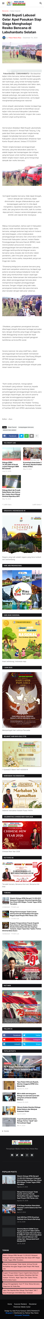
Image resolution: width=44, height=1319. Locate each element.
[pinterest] (32, 1155)
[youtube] (22, 1155)
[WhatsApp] (26, 436)
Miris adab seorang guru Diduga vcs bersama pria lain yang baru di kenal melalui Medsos (28, 1096)
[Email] (31, 436)
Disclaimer (33, 1304)
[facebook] (12, 1155)
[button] (3, 3)
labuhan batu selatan (9, 430)
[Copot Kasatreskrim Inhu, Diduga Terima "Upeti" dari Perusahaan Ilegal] (9, 1122)
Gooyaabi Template (22, 1315)
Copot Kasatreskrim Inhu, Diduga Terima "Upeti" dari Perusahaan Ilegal (27, 1121)
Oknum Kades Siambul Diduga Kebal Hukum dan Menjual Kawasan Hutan (28, 1109)
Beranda (5, 11)
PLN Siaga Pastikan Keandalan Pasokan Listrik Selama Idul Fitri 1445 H (29, 1207)
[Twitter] (21, 436)
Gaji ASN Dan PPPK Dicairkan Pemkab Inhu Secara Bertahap (28, 1218)
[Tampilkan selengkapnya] (36, 436)
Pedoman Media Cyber (22, 1307)
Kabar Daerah (15, 11)
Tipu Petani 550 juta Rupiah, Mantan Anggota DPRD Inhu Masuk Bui (28, 1084)
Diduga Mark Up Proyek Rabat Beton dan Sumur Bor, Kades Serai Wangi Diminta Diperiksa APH (11, 493)
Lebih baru (7, 504)
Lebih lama (36, 504)
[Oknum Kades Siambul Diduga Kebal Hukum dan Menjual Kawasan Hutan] (9, 1110)
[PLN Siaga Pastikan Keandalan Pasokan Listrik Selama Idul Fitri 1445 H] (9, 1208)
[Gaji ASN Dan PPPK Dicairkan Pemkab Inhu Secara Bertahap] (9, 1220)
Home (10, 1304)
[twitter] (17, 1155)
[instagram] (27, 1155)
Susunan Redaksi (20, 1304)
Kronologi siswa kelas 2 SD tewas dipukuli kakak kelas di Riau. (32, 464)
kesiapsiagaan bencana (26, 427)
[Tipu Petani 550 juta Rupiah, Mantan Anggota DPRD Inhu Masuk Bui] (9, 1085)
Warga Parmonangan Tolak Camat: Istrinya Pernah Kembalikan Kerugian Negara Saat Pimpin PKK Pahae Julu (24, 913)
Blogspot (9, 1313)
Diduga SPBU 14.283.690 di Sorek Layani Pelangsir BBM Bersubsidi (10, 465)
